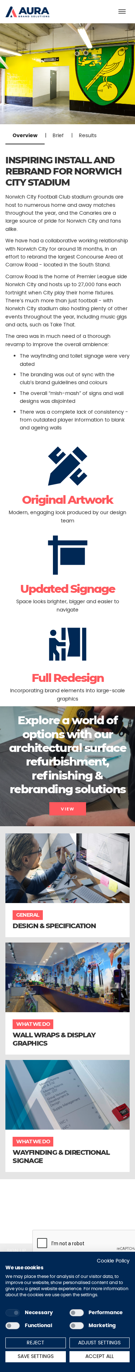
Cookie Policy (113, 1260)
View (68, 809)
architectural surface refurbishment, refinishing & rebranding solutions (67, 768)
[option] (67, 73)
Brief (58, 135)
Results (87, 135)
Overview (25, 135)
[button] (27, 8)
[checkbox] (12, 1312)
